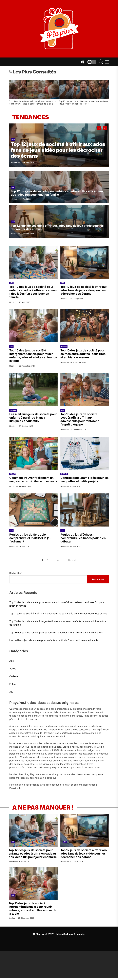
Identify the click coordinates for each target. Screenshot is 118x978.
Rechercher (15, 573)
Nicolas (14, 162)
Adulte (64, 346)
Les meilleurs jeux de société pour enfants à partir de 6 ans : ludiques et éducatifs (33, 417)
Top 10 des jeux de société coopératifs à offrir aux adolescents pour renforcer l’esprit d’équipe (79, 419)
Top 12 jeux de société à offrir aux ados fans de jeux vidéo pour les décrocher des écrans (58, 150)
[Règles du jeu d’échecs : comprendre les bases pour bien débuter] (84, 510)
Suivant (72, 560)
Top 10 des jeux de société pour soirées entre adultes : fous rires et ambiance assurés (82, 354)
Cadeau (13, 676)
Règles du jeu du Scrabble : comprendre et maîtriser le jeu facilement (30, 538)
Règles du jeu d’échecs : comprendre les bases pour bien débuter (83, 538)
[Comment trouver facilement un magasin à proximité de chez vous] (50, 89)
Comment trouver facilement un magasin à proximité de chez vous (49, 102)
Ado (13, 139)
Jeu (13, 187)
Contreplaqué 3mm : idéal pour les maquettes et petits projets (84, 479)
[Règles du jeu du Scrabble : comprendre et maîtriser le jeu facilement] (33, 510)
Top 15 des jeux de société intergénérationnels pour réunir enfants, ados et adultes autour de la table (33, 356)
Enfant (13, 410)
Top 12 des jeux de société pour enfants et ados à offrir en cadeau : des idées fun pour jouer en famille (57, 192)
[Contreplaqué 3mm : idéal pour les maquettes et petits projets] (84, 453)
